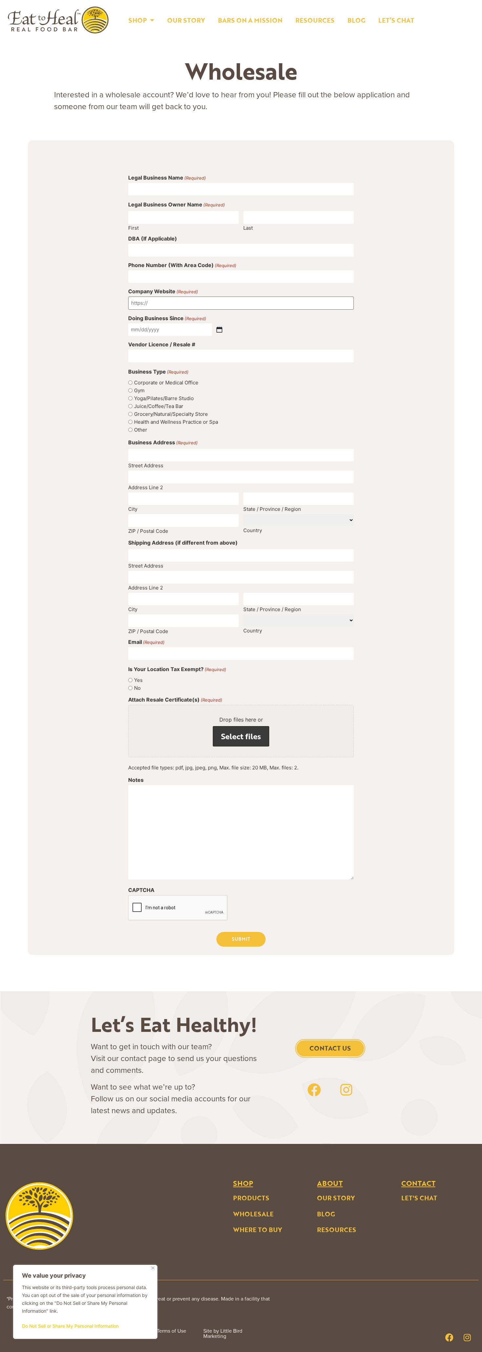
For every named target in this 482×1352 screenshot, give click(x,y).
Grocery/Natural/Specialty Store (171, 414)
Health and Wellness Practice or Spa (176, 421)
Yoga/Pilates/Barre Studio (164, 398)
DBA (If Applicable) (152, 238)
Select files (241, 736)
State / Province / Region (272, 509)
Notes (136, 779)
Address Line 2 (145, 487)
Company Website (163, 291)
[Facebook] (314, 1089)
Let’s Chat (396, 20)
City (132, 509)
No (137, 688)
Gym (139, 390)
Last (248, 227)
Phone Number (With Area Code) (182, 265)
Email (146, 642)
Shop (138, 20)
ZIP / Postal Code (148, 530)
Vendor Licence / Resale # (161, 344)
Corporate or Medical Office (166, 382)
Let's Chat (419, 1198)
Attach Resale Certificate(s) (175, 699)
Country (252, 530)
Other (140, 429)
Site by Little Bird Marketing (222, 1333)
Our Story (186, 20)
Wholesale (253, 1214)
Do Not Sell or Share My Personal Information (70, 1326)
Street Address (145, 465)
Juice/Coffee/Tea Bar (158, 406)
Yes (138, 680)
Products (251, 1198)
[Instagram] (346, 1089)
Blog (356, 20)
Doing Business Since (167, 318)
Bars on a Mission (250, 20)
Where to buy (257, 1229)
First (133, 227)
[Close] (152, 1267)
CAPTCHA (141, 890)
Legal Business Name (167, 177)
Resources (314, 20)
